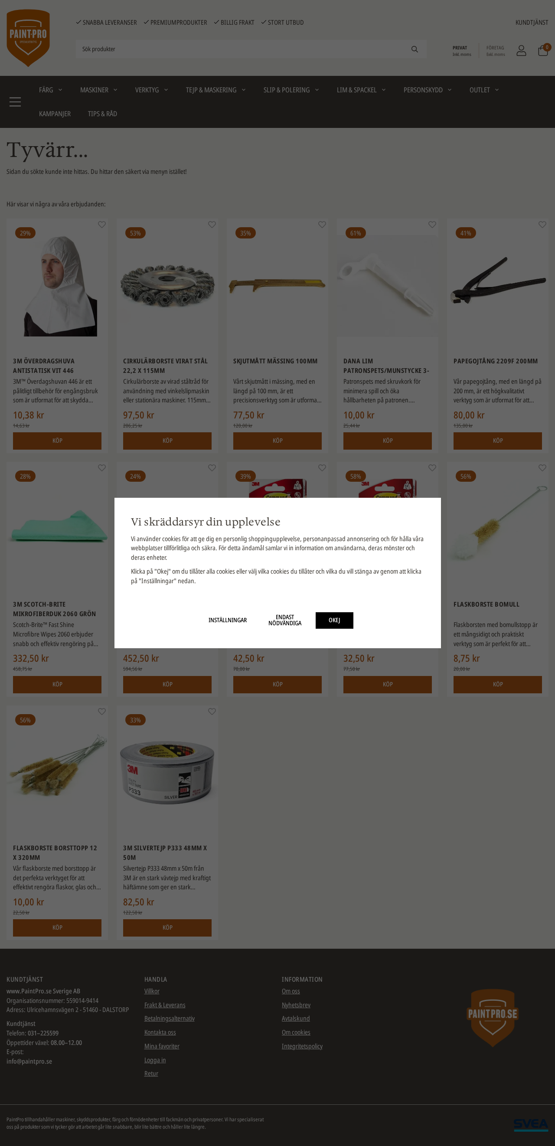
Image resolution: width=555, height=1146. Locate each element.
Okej (334, 620)
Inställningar (228, 620)
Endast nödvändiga (284, 620)
